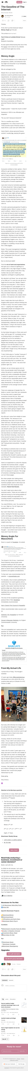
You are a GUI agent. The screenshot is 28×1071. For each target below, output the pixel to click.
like (12, 133)
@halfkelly (17, 600)
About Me (6, 907)
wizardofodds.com (14, 576)
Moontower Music (8, 942)
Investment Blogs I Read (10, 933)
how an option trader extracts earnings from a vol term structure (10, 1005)
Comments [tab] (4, 980)
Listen (24, 16)
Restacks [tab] (11, 980)
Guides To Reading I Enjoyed (11, 931)
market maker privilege (8, 1018)
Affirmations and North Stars (11, 919)
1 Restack (18, 964)
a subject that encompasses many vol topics (10, 1009)
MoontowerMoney (8, 915)
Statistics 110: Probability (8, 614)
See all (4, 1039)
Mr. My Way (7, 842)
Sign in (25, 2)
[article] (14, 1009)
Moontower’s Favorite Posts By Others (14, 929)
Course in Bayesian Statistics (10, 620)
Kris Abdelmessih (9, 15)
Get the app (21, 1064)
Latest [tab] (6, 999)
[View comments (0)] (8, 20)
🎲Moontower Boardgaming (9, 946)
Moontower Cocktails (9, 944)
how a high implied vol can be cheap (10, 1028)
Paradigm (15, 542)
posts (5, 47)
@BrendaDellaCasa (19, 677)
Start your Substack (10, 1064)
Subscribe (19, 2)
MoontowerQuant (8, 917)
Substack (6, 1068)
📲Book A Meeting (6, 895)
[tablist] (7, 980)
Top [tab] (3, 999)
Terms (22, 1058)
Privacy (18, 1058)
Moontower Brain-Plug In (10, 921)
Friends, (3, 1020)
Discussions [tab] (12, 999)
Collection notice (14, 1060)
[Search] (25, 999)
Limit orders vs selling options (13, 840)
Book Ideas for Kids (8, 935)
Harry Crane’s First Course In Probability (13, 605)
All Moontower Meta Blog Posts (12, 905)
